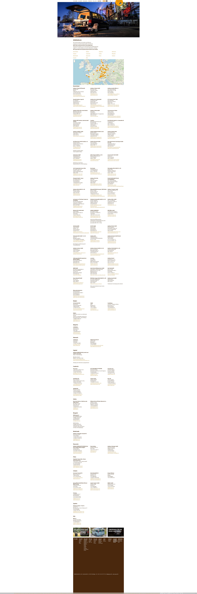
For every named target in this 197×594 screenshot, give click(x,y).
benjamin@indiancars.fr (77, 394)
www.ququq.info (115, 574)
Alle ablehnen (171, 593)
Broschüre (95, 540)
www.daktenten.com (94, 309)
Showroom (100, 541)
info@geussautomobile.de (78, 282)
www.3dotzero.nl (76, 321)
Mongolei (113, 53)
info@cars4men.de (94, 263)
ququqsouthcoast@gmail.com (79, 359)
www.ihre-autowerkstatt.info (113, 148)
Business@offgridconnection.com (96, 345)
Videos (95, 541)
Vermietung (100, 543)
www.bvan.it (75, 409)
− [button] (74, 61)
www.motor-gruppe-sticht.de (96, 283)
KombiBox (85, 540)
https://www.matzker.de (78, 217)
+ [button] (74, 60)
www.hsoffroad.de (76, 148)
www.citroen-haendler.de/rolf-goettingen (115, 186)
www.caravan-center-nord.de (113, 160)
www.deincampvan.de (94, 128)
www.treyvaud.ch (76, 478)
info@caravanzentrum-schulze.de (114, 116)
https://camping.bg (77, 333)
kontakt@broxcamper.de (95, 172)
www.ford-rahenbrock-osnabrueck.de (97, 207)
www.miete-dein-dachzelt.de (78, 297)
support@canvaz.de (77, 183)
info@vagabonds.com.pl (77, 465)
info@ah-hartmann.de (112, 241)
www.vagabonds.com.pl (77, 467)
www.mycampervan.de (77, 207)
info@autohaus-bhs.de (77, 127)
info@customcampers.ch (95, 488)
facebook (115, 539)
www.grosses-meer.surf (77, 175)
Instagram (115, 541)
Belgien (87, 51)
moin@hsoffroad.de (77, 147)
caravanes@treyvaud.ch (77, 477)
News (104, 1)
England (74, 53)
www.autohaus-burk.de (95, 241)
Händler (99, 542)
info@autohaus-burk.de (94, 240)
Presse (95, 543)
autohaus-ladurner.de (77, 253)
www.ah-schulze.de (94, 116)
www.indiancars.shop (77, 395)
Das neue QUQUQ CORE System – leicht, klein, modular (81, 531)
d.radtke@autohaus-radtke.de (113, 137)
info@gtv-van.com (93, 374)
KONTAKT (99, 1)
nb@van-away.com (111, 374)
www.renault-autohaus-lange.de (79, 106)
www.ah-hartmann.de (112, 242)
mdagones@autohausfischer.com (114, 231)
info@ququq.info (109, 574)
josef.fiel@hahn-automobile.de (79, 240)
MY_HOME (75, 1)
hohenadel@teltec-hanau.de (95, 231)
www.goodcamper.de (77, 160)
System (80, 540)
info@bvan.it (75, 408)
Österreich (88, 55)
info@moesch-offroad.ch (77, 488)
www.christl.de (111, 253)
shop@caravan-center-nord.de (113, 159)
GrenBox (85, 548)
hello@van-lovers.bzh (77, 373)
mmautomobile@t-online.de (113, 126)
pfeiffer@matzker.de (77, 216)
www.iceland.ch (111, 488)
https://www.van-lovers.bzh (78, 374)
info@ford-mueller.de (112, 214)
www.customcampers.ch (95, 489)
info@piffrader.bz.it (94, 406)
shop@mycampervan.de (77, 206)
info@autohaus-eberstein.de (95, 146)
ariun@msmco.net (76, 420)
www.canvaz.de (76, 185)
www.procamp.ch (76, 499)
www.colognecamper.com (95, 217)
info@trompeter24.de (112, 195)
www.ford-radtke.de (111, 138)
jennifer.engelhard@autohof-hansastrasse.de (95, 205)
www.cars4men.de (94, 265)
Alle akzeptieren (164, 593)
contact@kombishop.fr (77, 384)
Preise (85, 550)
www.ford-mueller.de (112, 216)
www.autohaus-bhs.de (77, 128)
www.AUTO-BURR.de (77, 274)
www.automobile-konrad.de (113, 265)
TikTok (114, 542)
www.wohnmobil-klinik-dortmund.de (97, 196)
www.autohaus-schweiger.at (113, 453)
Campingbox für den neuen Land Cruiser (115, 530)
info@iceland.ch (111, 487)
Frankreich (88, 53)
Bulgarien (101, 51)
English (109, 541)
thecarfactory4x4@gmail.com (78, 308)
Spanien (74, 57)
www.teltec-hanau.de (94, 232)
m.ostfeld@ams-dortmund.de (96, 195)
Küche (80, 543)
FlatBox (85, 546)
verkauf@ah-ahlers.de (112, 204)
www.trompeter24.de (112, 196)
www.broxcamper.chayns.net (96, 173)
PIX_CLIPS (95, 1)
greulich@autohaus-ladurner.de (79, 252)
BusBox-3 (85, 543)
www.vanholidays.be (112, 309)
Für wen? (90, 540)
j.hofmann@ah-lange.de (77, 105)
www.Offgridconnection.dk (95, 346)
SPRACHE (109, 539)
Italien (100, 53)
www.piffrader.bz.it (94, 408)
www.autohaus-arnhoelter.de (78, 136)
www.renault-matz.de (112, 175)
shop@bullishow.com (112, 452)
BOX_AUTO (85, 1)
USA (87, 57)
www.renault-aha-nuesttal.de (96, 185)
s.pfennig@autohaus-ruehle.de (113, 93)
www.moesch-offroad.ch (77, 489)
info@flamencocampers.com (78, 511)
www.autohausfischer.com (113, 232)
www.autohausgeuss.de (77, 283)
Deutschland (75, 51)
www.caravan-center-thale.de (113, 106)
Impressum (120, 539)
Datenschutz (120, 541)
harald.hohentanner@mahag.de (79, 263)
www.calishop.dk (76, 345)
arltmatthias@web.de (77, 95)
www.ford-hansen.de (94, 160)
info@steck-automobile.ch (95, 478)
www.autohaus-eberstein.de (95, 147)
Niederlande (75, 55)
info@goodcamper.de (77, 159)
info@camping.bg (76, 332)
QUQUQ (99, 540)
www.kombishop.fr (76, 385)
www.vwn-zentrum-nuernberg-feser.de (97, 274)
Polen (100, 55)
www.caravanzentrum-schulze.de (114, 117)
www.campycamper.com (95, 384)
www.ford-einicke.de (77, 116)
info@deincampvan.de (94, 127)
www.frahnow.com (94, 95)
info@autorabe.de (76, 193)
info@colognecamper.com (95, 216)
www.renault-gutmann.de (95, 255)
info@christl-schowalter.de (113, 252)
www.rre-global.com (77, 524)
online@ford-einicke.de (77, 115)
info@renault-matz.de (112, 173)
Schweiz (113, 55)
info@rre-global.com (77, 523)
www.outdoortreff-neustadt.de (79, 96)
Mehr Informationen (179, 593)
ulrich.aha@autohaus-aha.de (95, 183)
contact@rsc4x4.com (112, 384)
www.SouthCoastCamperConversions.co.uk (81, 360)
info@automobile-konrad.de (113, 263)
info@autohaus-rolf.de (112, 185)
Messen (104, 541)
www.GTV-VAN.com (94, 375)
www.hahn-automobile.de (78, 241)
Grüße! (90, 541)
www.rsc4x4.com (111, 385)
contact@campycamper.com (95, 383)
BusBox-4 (85, 544)
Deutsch (109, 540)
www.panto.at (93, 452)
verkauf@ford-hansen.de (95, 159)
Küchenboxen (86, 549)
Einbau (80, 541)
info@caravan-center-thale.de (113, 105)
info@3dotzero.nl (76, 319)
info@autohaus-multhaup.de (95, 137)
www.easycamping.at (77, 453)
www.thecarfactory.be (77, 309)
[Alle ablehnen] (195, 593)
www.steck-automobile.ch (95, 479)
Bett (79, 542)
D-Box (85, 545)
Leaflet (114, 84)
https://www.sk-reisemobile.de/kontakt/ (81, 232)
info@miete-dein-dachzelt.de (78, 296)
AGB (118, 542)
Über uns (90, 542)
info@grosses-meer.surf (77, 173)
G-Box (85, 547)
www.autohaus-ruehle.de (112, 95)
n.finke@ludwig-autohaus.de (96, 105)
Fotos (94, 542)
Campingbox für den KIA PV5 (98, 530)
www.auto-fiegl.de (111, 274)
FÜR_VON (90, 1)
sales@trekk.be (93, 308)
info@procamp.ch (76, 498)
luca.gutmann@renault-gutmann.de (97, 253)
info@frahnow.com (94, 93)
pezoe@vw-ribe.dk (76, 344)
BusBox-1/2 (86, 542)
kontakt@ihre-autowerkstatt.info (114, 147)
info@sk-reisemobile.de (77, 231)
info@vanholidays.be (112, 308)
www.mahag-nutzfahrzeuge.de (79, 265)
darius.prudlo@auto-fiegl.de (113, 273)
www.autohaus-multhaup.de (95, 138)
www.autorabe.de (76, 195)
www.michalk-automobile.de (113, 127)
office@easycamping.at (77, 452)
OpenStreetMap (118, 84)
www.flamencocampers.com (78, 512)
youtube (114, 540)
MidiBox (85, 541)
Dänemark (114, 51)
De (106, 1)
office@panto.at (93, 450)
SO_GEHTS (80, 1)
